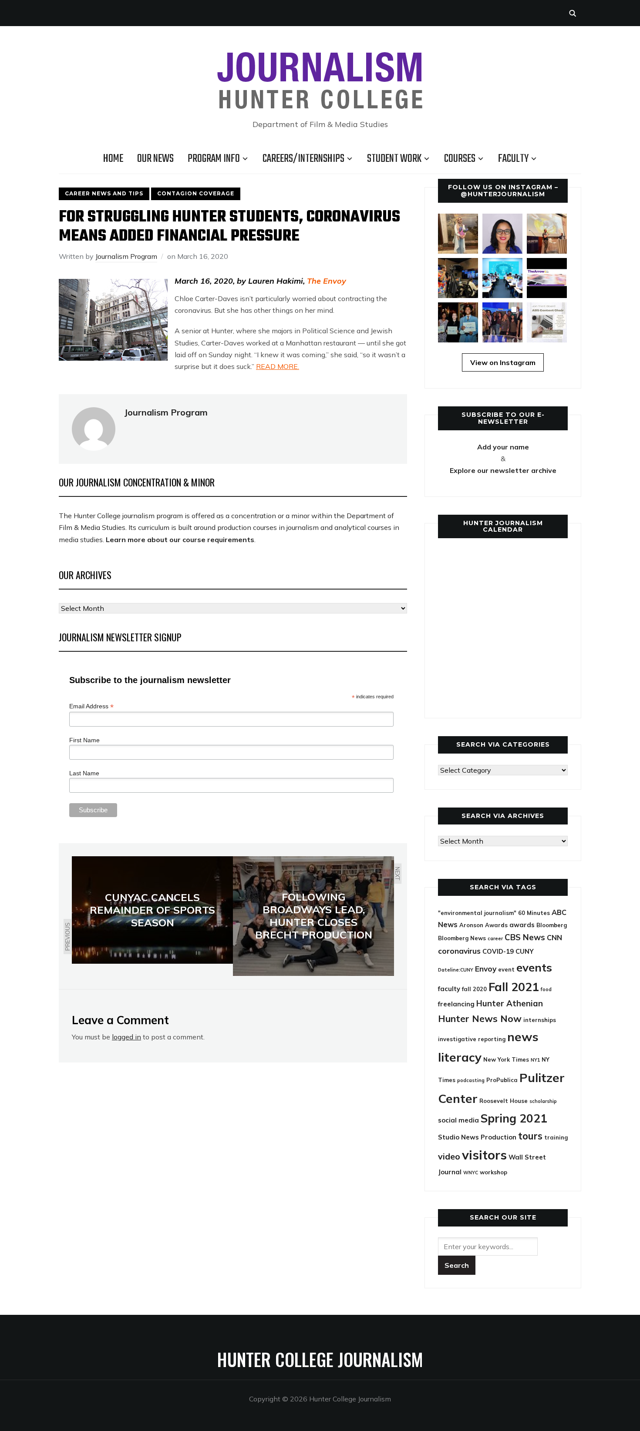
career (495, 938)
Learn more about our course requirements (180, 539)
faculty (449, 989)
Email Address (91, 706)
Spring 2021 (514, 1118)
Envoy (485, 968)
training (556, 1137)
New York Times (506, 1059)
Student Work (394, 159)
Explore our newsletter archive (503, 470)
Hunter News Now (480, 1018)
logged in (126, 1036)
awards (522, 925)
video (449, 1156)
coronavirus (459, 950)
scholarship (543, 1101)
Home (113, 159)
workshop (493, 1172)
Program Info (214, 159)
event (506, 969)
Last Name (84, 773)
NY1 (535, 1060)
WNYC (470, 1173)
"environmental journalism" (477, 912)
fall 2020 (474, 988)
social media (458, 1120)
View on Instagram (503, 362)
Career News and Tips (104, 193)
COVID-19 (498, 951)
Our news (155, 159)
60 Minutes (534, 912)
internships (539, 1019)
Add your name (503, 446)
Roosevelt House (503, 1100)
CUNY (524, 951)
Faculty (513, 159)
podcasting (471, 1080)
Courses (459, 159)
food (546, 989)
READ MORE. (277, 366)
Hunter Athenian (509, 1003)
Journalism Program (126, 256)
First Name (84, 740)
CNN (554, 937)
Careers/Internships (303, 159)
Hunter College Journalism (320, 1359)
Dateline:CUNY (455, 970)
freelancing (456, 1004)
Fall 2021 (513, 986)
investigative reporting (471, 1039)
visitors (484, 1155)
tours (530, 1136)
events (534, 967)
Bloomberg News (462, 938)
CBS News (525, 937)
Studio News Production (477, 1137)
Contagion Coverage (195, 193)
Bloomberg (551, 925)
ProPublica (502, 1079)
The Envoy (326, 281)
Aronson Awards (483, 925)
